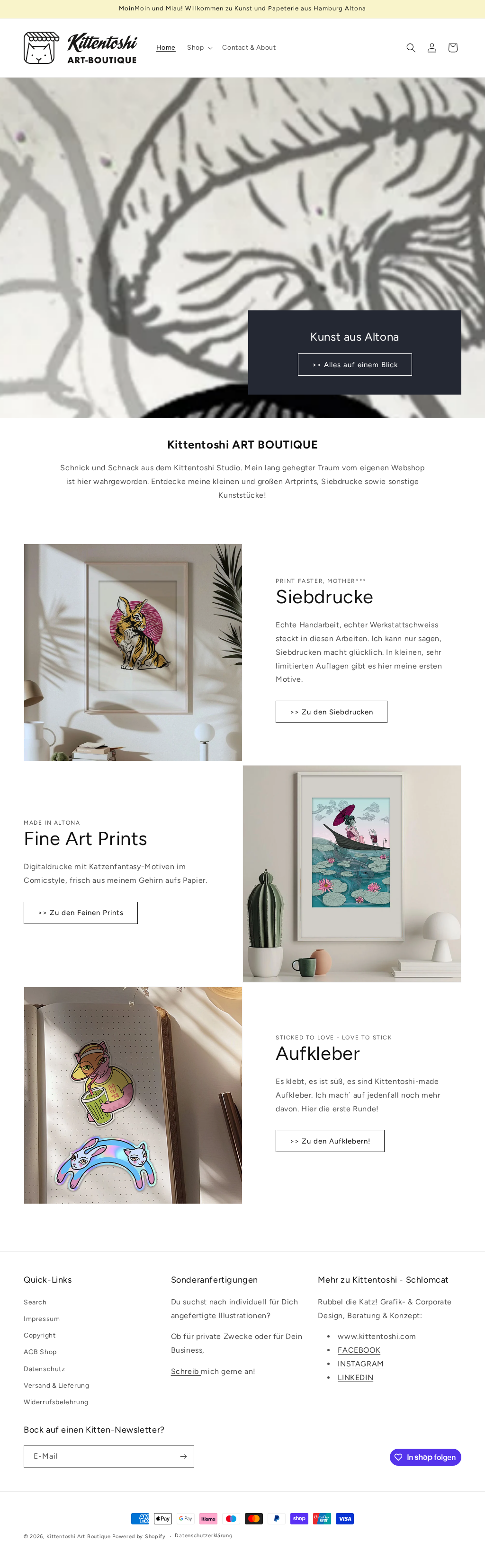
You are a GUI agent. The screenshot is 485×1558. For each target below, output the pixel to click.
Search (35, 1302)
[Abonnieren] (183, 1456)
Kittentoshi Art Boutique (78, 1536)
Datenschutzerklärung (203, 1535)
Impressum (42, 1319)
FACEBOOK (359, 1350)
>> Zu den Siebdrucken (331, 712)
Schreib (186, 1371)
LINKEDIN (355, 1377)
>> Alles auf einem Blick (355, 364)
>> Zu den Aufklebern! (330, 1141)
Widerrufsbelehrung (56, 1402)
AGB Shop (40, 1352)
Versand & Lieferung (56, 1386)
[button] (198, 48)
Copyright (39, 1335)
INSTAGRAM (361, 1363)
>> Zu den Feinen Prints (81, 912)
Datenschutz (44, 1369)
